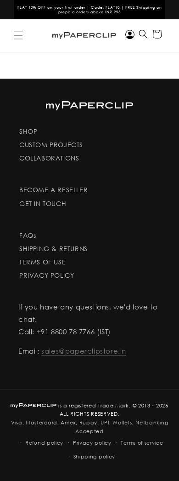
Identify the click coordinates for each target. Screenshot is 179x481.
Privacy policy (92, 443)
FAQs (27, 235)
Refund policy (44, 443)
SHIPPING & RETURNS (53, 248)
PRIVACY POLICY (46, 275)
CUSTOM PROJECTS (51, 144)
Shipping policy (94, 456)
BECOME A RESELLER (53, 189)
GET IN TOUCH (42, 203)
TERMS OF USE (42, 262)
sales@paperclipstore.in (83, 350)
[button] (18, 35)
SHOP (28, 131)
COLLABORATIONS (49, 158)
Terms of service (142, 443)
